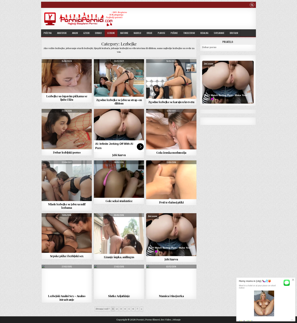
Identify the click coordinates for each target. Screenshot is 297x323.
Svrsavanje (219, 33)
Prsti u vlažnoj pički (171, 202)
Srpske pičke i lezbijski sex (67, 256)
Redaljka (204, 33)
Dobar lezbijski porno (67, 152)
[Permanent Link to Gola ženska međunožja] (171, 129)
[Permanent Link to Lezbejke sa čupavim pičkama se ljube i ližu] (67, 76)
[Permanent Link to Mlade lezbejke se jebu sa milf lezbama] (67, 180)
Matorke (124, 33)
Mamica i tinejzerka (171, 296)
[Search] (252, 5)
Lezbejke (111, 33)
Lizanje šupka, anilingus (119, 257)
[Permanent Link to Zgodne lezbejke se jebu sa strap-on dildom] (119, 78)
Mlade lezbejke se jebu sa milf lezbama (66, 205)
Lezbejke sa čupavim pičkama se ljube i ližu (66, 97)
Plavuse (161, 33)
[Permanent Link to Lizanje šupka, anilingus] (119, 233)
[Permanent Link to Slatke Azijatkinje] (119, 279)
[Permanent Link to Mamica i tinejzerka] (171, 279)
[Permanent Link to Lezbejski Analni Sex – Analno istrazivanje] (67, 279)
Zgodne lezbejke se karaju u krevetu (171, 102)
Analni (75, 33)
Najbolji (137, 33)
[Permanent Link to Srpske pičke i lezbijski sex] (67, 233)
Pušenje (174, 33)
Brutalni (234, 33)
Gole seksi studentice (119, 201)
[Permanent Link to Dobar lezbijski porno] (67, 129)
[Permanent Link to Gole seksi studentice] (119, 179)
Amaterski (62, 33)
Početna (48, 33)
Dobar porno (209, 47)
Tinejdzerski (189, 33)
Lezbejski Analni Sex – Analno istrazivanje (66, 297)
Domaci (98, 33)
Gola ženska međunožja (171, 152)
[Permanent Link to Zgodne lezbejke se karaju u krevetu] (171, 79)
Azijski (86, 33)
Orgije (149, 33)
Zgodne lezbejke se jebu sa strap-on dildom (119, 101)
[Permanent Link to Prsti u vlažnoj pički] (171, 179)
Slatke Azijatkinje (119, 296)
